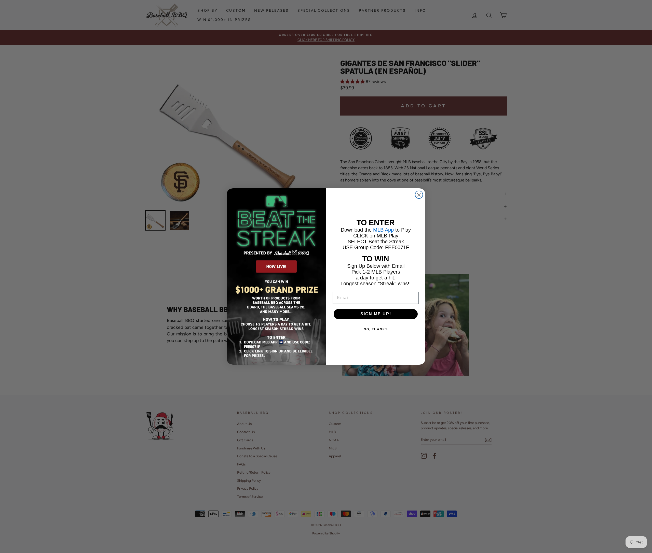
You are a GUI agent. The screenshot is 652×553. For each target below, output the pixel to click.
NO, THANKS (376, 329)
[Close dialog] (419, 194)
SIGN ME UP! (375, 314)
